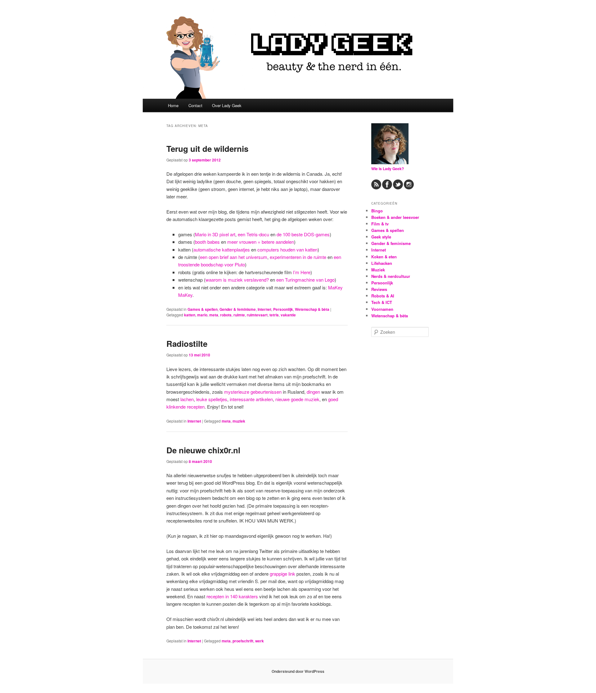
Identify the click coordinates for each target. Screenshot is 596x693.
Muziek (378, 270)
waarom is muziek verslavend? (237, 279)
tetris (274, 315)
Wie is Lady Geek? (387, 168)
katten (189, 315)
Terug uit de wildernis (207, 148)
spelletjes (217, 399)
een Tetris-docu (253, 234)
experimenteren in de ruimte (298, 257)
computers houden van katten (287, 249)
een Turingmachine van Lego (305, 279)
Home (173, 105)
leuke (201, 399)
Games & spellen (202, 309)
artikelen (264, 399)
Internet (264, 309)
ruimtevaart (257, 315)
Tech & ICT (381, 302)
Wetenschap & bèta (312, 309)
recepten (196, 406)
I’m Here (301, 272)
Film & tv (380, 224)
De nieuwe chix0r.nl (203, 450)
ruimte (239, 315)
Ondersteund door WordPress (298, 671)
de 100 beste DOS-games (303, 234)
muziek (312, 399)
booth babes (207, 241)
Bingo (377, 211)
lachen (187, 399)
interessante (242, 399)
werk (259, 641)
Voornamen (382, 309)
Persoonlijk (283, 309)
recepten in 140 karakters (232, 596)
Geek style (381, 237)
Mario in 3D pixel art (215, 234)
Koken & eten (384, 257)
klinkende (176, 406)
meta (213, 315)
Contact (195, 105)
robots (226, 315)
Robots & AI (382, 296)
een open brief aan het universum (233, 257)
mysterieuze (236, 391)
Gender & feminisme (237, 309)
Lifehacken (381, 263)
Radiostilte (186, 343)
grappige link (282, 573)
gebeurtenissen (266, 391)
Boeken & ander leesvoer (395, 217)
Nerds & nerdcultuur (390, 276)
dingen (313, 391)
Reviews (379, 289)
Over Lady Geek (227, 105)
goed (333, 399)
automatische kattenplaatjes (221, 249)
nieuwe (282, 399)
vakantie (288, 315)
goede (297, 399)
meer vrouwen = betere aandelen (260, 241)
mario (202, 315)
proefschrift (243, 641)
